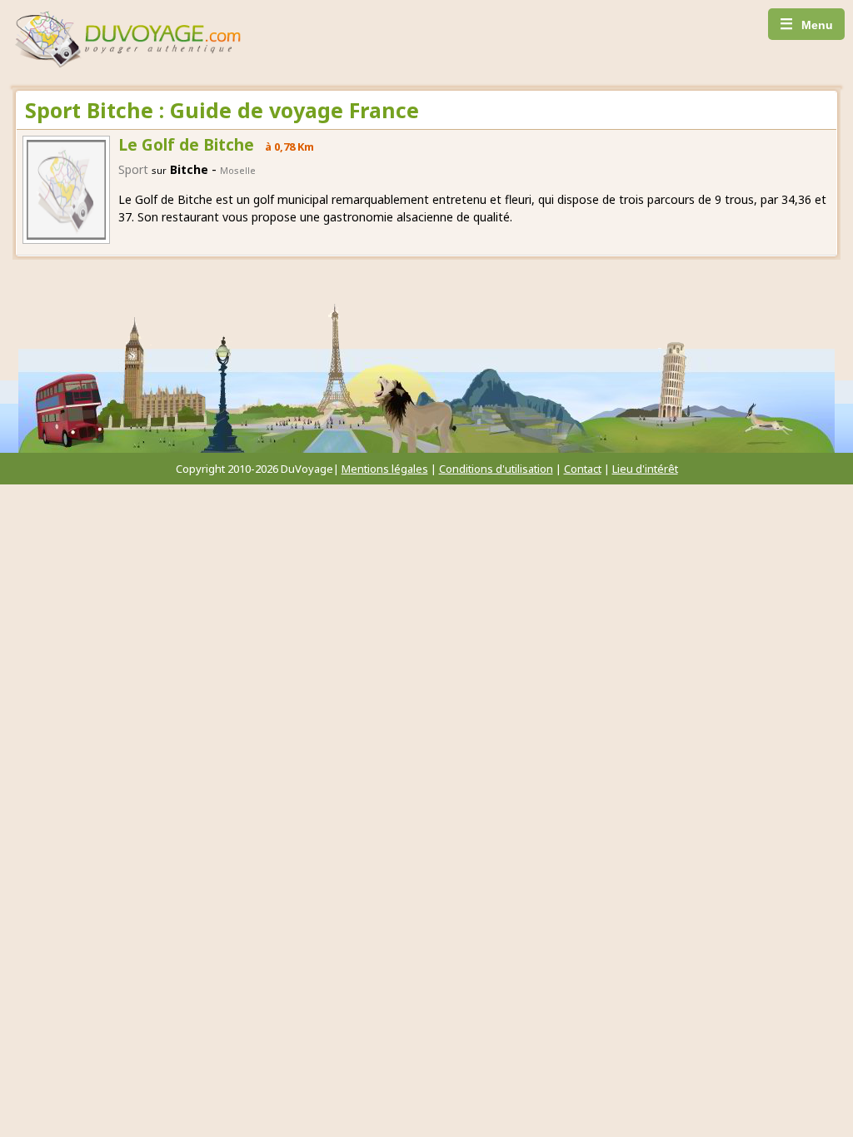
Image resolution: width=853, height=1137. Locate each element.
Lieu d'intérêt (645, 468)
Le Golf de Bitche (186, 145)
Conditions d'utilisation (496, 468)
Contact (582, 468)
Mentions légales (385, 468)
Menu (806, 24)
